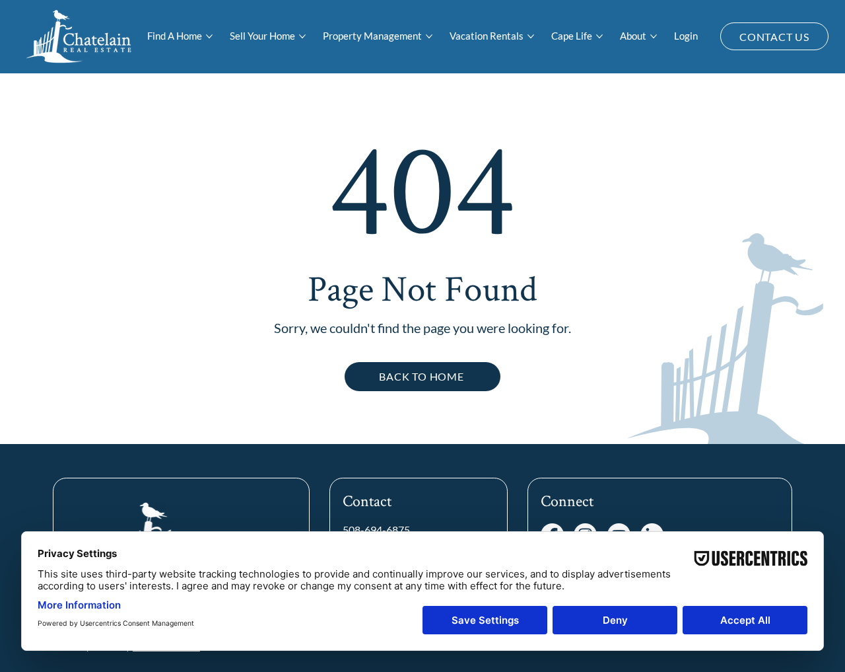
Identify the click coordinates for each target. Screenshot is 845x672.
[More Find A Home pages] (209, 36)
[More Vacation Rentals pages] (530, 36)
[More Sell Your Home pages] (302, 36)
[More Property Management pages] (429, 36)
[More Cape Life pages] (599, 36)
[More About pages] (653, 36)
